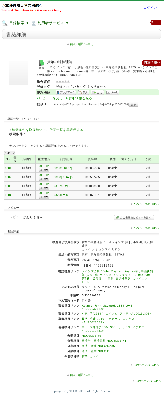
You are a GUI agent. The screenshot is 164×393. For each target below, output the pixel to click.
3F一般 (44, 165)
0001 (8, 168)
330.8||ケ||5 (61, 194)
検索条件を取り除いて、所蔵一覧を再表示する (47, 130)
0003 (8, 186)
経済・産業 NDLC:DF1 (97, 351)
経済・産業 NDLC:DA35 (98, 345)
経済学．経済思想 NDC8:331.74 (104, 340)
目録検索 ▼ (18, 23)
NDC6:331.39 (91, 335)
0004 (8, 195)
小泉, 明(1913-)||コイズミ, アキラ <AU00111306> (116, 313)
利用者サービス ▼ (52, 23)
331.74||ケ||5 (62, 185)
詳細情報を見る (80, 98)
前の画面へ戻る (82, 44)
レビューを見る (51, 98)
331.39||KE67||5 (64, 168)
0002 (8, 177)
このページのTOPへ (146, 204)
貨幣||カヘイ (90, 356)
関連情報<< (152, 62)
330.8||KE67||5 (63, 177)
